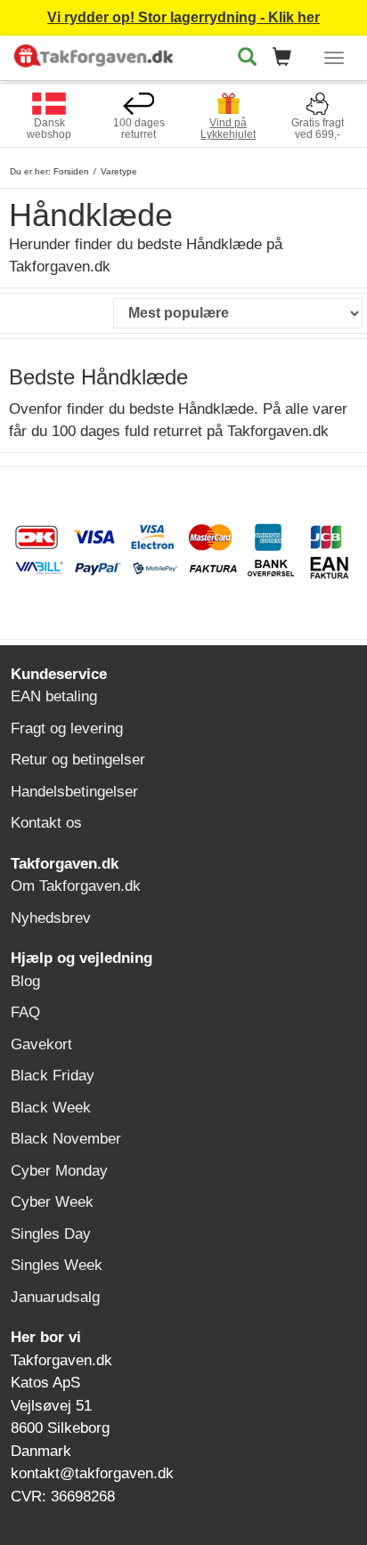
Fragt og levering (67, 728)
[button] (287, 58)
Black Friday (52, 1075)
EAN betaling (54, 696)
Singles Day (51, 1233)
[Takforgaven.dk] (95, 55)
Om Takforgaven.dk (76, 886)
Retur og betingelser (78, 759)
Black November (66, 1138)
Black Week (51, 1107)
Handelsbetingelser (74, 791)
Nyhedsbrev (51, 918)
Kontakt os (46, 822)
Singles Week (56, 1265)
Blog (25, 981)
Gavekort (41, 1044)
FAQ (25, 1012)
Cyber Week (52, 1201)
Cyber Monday (59, 1170)
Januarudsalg (55, 1297)
